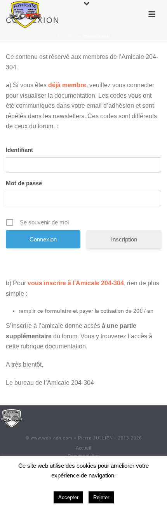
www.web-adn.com (51, 438)
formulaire (58, 311)
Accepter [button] (68, 497)
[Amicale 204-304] (11, 418)
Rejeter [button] (101, 497)
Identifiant (19, 149)
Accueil (67, 36)
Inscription (124, 239)
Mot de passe (24, 183)
